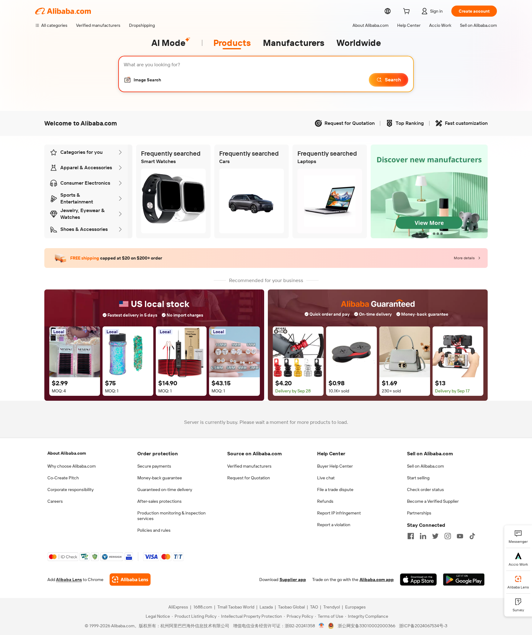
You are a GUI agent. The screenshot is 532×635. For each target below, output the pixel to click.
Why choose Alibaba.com (71, 466)
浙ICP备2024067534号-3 (423, 625)
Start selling (418, 477)
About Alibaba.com (66, 453)
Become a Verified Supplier (433, 501)
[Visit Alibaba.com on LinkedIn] (423, 536)
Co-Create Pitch (63, 477)
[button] (142, 79)
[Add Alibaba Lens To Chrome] (130, 579)
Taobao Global (291, 606)
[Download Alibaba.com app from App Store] (418, 579)
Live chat (326, 477)
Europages (355, 606)
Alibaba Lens (69, 579)
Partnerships (419, 512)
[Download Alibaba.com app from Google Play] (464, 579)
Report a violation (333, 524)
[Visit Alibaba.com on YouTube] (460, 536)
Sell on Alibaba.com (425, 466)
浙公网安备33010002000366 (366, 625)
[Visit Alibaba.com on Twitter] (435, 536)
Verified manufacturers (249, 466)
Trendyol (331, 606)
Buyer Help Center (335, 466)
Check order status (425, 489)
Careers (55, 501)
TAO (314, 606)
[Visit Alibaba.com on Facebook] (410, 536)
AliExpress (178, 606)
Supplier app (293, 579)
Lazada (266, 606)
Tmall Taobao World (235, 606)
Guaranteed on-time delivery (164, 489)
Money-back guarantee (159, 477)
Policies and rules (154, 530)
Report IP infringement (339, 512)
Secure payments (154, 466)
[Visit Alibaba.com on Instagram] (447, 536)
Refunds (325, 501)
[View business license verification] (321, 626)
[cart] (407, 12)
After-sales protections (159, 501)
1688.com (202, 606)
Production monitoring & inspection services (171, 515)
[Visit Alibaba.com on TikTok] (472, 536)
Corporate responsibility (70, 489)
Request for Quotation (248, 477)
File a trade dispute (335, 489)
